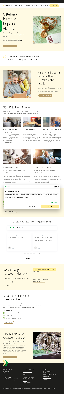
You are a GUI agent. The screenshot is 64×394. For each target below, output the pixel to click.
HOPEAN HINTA (46, 376)
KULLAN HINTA (45, 369)
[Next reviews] (59, 242)
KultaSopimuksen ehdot (38, 388)
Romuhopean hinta (46, 379)
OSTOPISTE (37, 5)
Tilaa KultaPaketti (45, 95)
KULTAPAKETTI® (29, 5)
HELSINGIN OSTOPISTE (7, 369)
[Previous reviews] (5, 242)
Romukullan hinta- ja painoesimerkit (50, 374)
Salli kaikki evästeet (45, 269)
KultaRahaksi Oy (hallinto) (18, 388)
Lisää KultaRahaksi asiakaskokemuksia (32, 258)
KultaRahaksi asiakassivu (50, 144)
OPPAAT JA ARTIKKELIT (27, 372)
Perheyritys (44, 5)
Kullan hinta (8, 322)
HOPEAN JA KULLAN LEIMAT (28, 378)
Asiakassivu (54, 5)
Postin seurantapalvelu (30, 144)
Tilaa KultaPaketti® (28, 388)
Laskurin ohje (7, 285)
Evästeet (53, 388)
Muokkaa (31, 206)
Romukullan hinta (46, 372)
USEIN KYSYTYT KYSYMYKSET (28, 377)
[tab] (24, 253)
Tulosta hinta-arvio (39, 281)
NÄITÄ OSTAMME (19, 5)
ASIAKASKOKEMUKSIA (27, 382)
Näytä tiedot (54, 202)
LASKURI (24, 374)
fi (60, 5)
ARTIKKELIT (25, 381)
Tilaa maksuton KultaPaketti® (42, 279)
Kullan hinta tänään (46, 371)
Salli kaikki (50, 206)
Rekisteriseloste (47, 388)
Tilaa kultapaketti (10, 46)
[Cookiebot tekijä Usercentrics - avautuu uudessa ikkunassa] (53, 187)
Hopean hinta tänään (47, 378)
